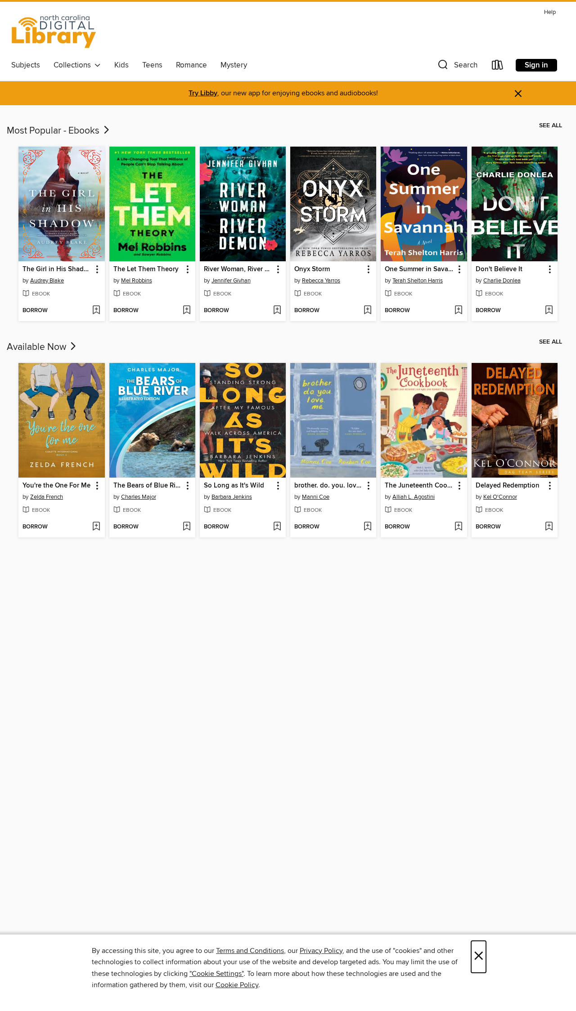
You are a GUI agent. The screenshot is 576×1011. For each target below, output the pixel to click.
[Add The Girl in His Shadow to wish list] (96, 311)
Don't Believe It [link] (499, 269)
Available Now (37, 347)
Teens (152, 65)
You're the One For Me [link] (56, 486)
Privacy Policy (321, 950)
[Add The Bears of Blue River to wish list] (186, 527)
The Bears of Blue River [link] (148, 486)
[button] (456, 67)
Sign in (536, 65)
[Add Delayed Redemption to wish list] (548, 527)
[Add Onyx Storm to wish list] (367, 311)
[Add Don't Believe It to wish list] (548, 311)
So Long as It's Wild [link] (234, 486)
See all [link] (550, 125)
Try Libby (203, 93)
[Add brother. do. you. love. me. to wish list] (367, 527)
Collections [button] (74, 65)
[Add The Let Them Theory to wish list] (186, 311)
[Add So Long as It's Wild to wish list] (277, 527)
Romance (191, 65)
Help (550, 12)
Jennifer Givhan (231, 280)
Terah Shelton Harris (417, 280)
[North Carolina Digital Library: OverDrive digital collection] (54, 31)
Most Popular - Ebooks (54, 131)
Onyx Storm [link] (312, 269)
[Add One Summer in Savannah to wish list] (458, 311)
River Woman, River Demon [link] (238, 269)
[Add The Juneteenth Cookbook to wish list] (458, 527)
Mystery (233, 65)
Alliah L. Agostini (413, 497)
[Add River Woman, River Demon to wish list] (277, 311)
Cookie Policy (237, 984)
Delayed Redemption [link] (508, 486)
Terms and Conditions (250, 950)
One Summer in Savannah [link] (419, 269)
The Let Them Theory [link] (146, 269)
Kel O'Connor (500, 497)
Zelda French (46, 497)
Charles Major (138, 497)
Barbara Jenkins (232, 497)
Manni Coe (315, 497)
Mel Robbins (136, 280)
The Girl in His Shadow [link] (57, 269)
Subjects (25, 65)
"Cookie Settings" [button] (216, 973)
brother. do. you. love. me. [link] (329, 486)
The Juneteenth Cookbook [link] (419, 486)
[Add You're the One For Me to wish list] (96, 527)
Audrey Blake (47, 280)
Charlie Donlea (502, 280)
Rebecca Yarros (321, 280)
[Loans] (497, 67)
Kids (121, 65)
